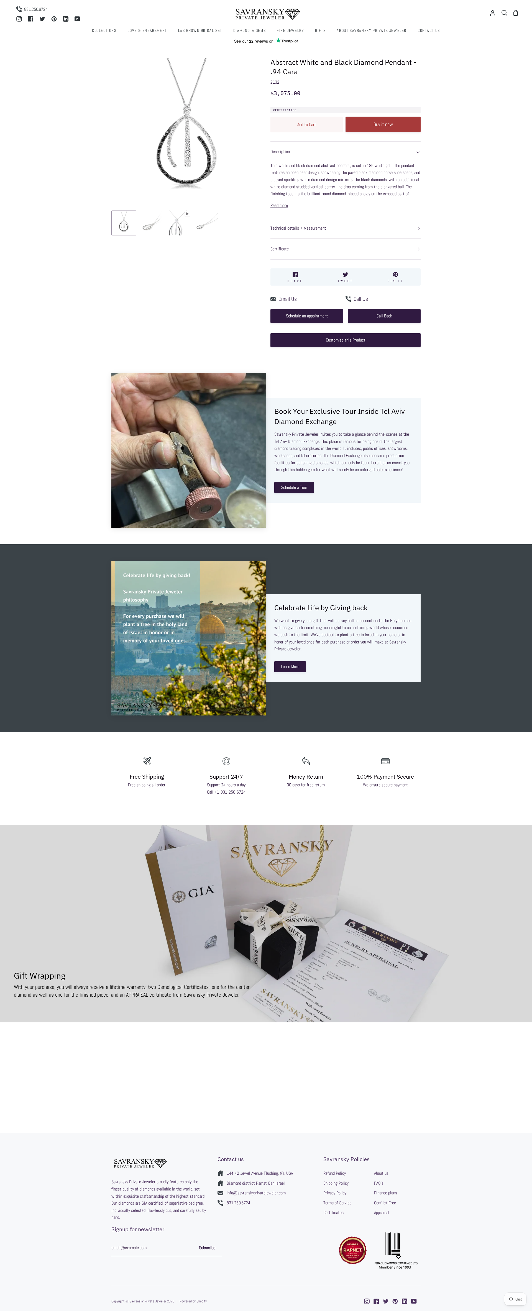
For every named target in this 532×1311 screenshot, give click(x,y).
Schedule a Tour (294, 487)
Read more (279, 205)
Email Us (287, 298)
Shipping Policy (336, 1183)
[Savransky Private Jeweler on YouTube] (414, 1301)
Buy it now (383, 124)
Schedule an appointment (307, 316)
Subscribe (207, 1248)
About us (381, 1173)
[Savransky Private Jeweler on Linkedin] (404, 1301)
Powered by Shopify (193, 1301)
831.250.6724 (238, 1203)
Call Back (384, 316)
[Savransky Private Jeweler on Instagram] (367, 1301)
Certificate (279, 249)
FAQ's (378, 1183)
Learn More (290, 666)
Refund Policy (334, 1173)
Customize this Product (345, 340)
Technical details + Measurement (298, 228)
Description (280, 152)
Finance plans (385, 1193)
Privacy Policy (334, 1193)
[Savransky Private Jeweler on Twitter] (385, 1301)
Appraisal (381, 1212)
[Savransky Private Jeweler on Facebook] (376, 1301)
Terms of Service (337, 1203)
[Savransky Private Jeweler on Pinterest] (395, 1301)
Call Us (361, 298)
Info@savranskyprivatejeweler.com (256, 1193)
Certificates (284, 110)
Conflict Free (385, 1203)
